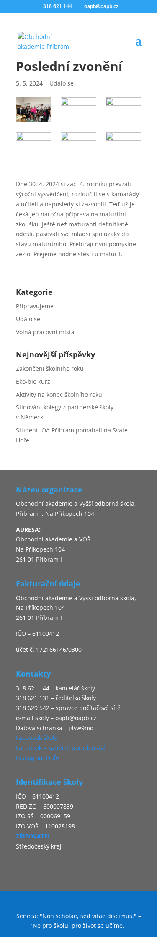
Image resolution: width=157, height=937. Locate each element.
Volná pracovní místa (45, 332)
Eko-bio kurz (33, 381)
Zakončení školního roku (50, 368)
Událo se (61, 83)
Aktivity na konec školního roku (59, 394)
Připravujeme (35, 306)
